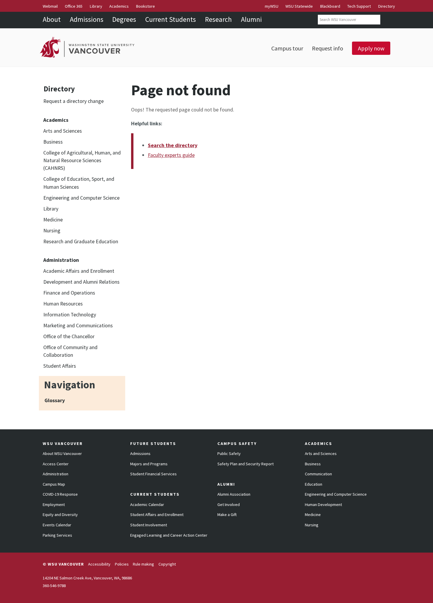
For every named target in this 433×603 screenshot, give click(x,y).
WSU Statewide (299, 6)
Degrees (124, 19)
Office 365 (73, 6)
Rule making (143, 564)
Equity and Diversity (60, 514)
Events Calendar (57, 525)
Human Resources (63, 303)
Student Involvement (148, 525)
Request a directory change (73, 101)
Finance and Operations (69, 293)
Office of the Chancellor (69, 336)
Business (53, 142)
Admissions (86, 19)
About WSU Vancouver (62, 453)
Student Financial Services (153, 474)
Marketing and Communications (78, 325)
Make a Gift (227, 514)
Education (313, 484)
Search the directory (172, 145)
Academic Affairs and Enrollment (78, 271)
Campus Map (54, 484)
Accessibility (99, 564)
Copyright (167, 564)
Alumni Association (233, 494)
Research (218, 19)
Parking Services (57, 535)
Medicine (53, 219)
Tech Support (359, 6)
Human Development (323, 504)
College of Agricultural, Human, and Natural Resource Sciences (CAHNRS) (82, 160)
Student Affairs (59, 366)
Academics (119, 6)
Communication (318, 474)
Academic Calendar (147, 504)
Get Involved (228, 504)
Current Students (170, 19)
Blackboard (330, 6)
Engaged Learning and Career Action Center (168, 535)
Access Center (56, 463)
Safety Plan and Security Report (245, 463)
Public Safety (229, 453)
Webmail (50, 6)
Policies (122, 564)
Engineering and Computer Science (81, 198)
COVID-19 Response (60, 494)
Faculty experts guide (171, 155)
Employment (54, 504)
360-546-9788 (54, 585)
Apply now (371, 48)
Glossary (54, 400)
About (52, 19)
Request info (327, 48)
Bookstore (145, 6)
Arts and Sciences (62, 131)
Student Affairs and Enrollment (157, 514)
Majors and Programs (149, 463)
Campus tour (287, 48)
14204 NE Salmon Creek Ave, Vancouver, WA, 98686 (87, 578)
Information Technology (69, 314)
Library (96, 6)
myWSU (271, 6)
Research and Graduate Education (80, 241)
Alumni (251, 19)
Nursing (51, 230)
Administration (55, 474)
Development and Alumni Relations (81, 282)
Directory (386, 6)
